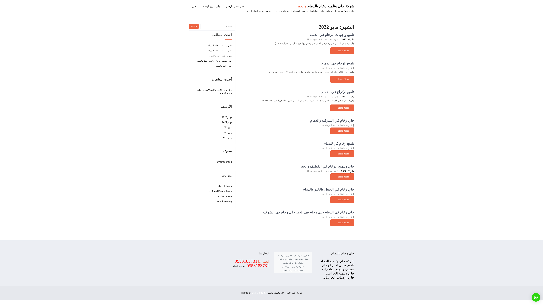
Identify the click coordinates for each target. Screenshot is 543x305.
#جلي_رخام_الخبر (301, 259)
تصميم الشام (239, 266)
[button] (536, 297)
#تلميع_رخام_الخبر (285, 259)
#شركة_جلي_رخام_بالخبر (293, 270)
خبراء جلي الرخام (235, 6)
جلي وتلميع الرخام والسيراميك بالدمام (214, 61)
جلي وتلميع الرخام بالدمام (220, 45)
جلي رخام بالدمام (224, 66)
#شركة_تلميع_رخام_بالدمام (293, 267)
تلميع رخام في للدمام (339, 143)
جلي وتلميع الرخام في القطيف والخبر (327, 166)
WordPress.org (224, 201)
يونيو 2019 (227, 137)
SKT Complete (259, 293)
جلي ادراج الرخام (211, 6)
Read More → (342, 50)
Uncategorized (314, 39)
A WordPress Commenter (219, 90)
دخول (194, 6)
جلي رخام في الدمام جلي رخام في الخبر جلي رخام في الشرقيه (308, 212)
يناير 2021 (227, 132)
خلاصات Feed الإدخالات (220, 191)
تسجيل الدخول (225, 186)
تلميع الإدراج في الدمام (337, 92)
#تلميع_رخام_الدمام (284, 256)
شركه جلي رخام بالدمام (220, 56)
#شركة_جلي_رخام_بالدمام (293, 263)
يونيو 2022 (227, 122)
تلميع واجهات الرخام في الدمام (332, 35)
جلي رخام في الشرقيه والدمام (332, 120)
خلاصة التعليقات (224, 196)
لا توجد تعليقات (331, 39)
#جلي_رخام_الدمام (301, 256)
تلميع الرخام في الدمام (337, 63)
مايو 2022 (227, 127)
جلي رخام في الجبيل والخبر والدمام (328, 189)
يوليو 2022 (227, 117)
